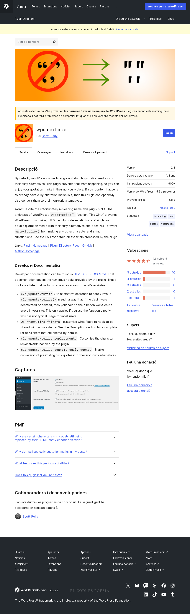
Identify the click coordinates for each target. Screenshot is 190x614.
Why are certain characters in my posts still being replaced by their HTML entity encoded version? (48, 438)
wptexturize (167, 223)
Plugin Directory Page (65, 245)
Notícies (20, 558)
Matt (150, 558)
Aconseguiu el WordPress (165, 6)
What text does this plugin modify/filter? (42, 463)
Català (54, 590)
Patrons (52, 569)
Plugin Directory (25, 18)
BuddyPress (155, 569)
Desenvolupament (95, 152)
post (171, 216)
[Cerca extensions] (54, 42)
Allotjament (21, 563)
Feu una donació (125, 563)
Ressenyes (44, 152)
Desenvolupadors (91, 563)
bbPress (152, 563)
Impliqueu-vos (121, 552)
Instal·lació (67, 152)
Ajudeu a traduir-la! (127, 29)
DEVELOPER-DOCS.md (90, 274)
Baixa (169, 132)
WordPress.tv (90, 569)
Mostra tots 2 (167, 207)
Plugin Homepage (35, 245)
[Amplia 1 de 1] (114, 381)
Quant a (19, 552)
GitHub (87, 245)
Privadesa (21, 569)
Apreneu (86, 552)
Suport (170, 152)
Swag (118, 569)
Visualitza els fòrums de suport (148, 348)
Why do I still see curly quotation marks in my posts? (51, 451)
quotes (154, 223)
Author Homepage (27, 251)
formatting (160, 216)
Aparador (53, 552)
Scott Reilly (50, 136)
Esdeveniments (122, 558)
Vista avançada (137, 234)
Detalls (23, 152)
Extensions (54, 563)
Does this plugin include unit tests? (38, 475)
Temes (52, 558)
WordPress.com (157, 552)
